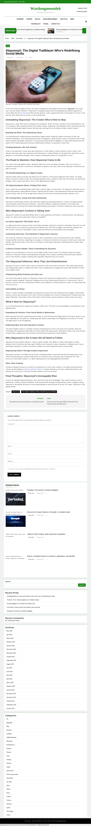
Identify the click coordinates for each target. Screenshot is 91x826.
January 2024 (10, 708)
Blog (7, 46)
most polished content (34, 369)
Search (8, 581)
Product (8, 796)
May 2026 (9, 631)
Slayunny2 (15, 391)
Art (7, 719)
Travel (46, 24)
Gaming (8, 759)
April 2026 (9, 634)
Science (8, 800)
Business (20, 19)
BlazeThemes (62, 821)
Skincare (9, 804)
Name (10, 446)
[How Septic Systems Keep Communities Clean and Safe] (79, 32)
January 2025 (10, 690)
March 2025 (9, 682)
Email (10, 453)
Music (8, 785)
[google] (11, 10)
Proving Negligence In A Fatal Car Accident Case (58, 29)
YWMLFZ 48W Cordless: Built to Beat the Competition (46, 534)
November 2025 (11, 653)
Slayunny (25, 113)
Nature (8, 789)
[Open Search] (83, 21)
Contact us (55, 24)
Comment (11, 424)
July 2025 (9, 668)
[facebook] (5, 10)
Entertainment (10, 745)
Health (37, 19)
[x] (9, 10)
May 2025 (9, 675)
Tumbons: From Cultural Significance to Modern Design (23, 600)
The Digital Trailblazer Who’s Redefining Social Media (39, 391)
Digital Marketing (11, 737)
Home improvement (50, 19)
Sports (8, 807)
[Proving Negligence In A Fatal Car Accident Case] (37, 32)
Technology (36, 24)
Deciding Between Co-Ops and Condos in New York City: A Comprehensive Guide (31, 596)
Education (9, 741)
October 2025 (10, 656)
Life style (64, 19)
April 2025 (9, 679)
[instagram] (7, 10)
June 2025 (9, 671)
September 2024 (11, 704)
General (8, 763)
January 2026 (10, 645)
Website (10, 461)
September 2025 (11, 660)
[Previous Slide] (83, 1)
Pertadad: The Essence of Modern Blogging (42, 490)
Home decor (10, 770)
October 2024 (10, 701)
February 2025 (10, 686)
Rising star (10, 57)
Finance (8, 752)
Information (9, 778)
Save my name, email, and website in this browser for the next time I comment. (32, 469)
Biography (9, 722)
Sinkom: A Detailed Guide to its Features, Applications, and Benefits (51, 556)
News (72, 19)
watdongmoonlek (45, 8)
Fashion (29, 19)
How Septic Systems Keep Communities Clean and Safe (64, 1)
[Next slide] (86, 1)
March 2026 (9, 638)
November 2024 (11, 697)
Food (7, 756)
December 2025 (11, 649)
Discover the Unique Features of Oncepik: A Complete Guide (48, 512)
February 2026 (10, 642)
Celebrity (9, 733)
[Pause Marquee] (84, 30)
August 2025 (10, 664)
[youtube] (13, 10)
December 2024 (11, 693)
